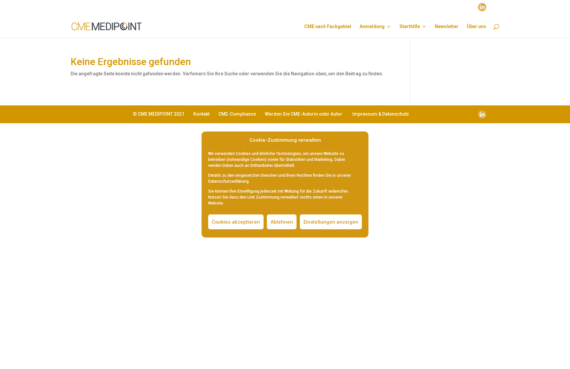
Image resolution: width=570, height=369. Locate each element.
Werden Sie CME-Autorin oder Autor (303, 114)
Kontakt (201, 114)
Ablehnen (281, 222)
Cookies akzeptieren (236, 222)
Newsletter (447, 26)
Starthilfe (409, 26)
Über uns (476, 26)
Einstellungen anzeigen (330, 222)
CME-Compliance (237, 114)
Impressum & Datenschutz (380, 114)
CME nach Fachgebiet (327, 26)
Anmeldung (372, 26)
